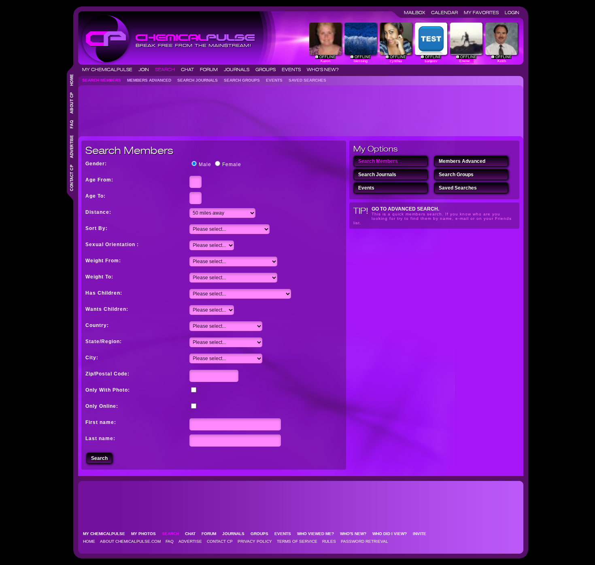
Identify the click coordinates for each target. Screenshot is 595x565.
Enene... (466, 61)
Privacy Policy (255, 541)
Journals (239, 69)
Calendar (447, 12)
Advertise (190, 541)
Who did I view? (392, 533)
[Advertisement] (228, 107)
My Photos (146, 533)
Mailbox (417, 12)
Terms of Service (297, 541)
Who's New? (323, 69)
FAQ (170, 541)
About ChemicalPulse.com (130, 541)
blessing (361, 61)
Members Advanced (151, 80)
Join (146, 69)
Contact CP (220, 541)
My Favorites (484, 12)
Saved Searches (310, 80)
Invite (422, 533)
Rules (329, 541)
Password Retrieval (364, 541)
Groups (267, 69)
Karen (325, 61)
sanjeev (431, 61)
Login (512, 12)
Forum (211, 69)
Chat (190, 69)
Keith (501, 61)
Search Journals (200, 80)
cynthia (396, 61)
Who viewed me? (318, 533)
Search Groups (244, 80)
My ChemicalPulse (109, 69)
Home (89, 541)
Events (294, 69)
